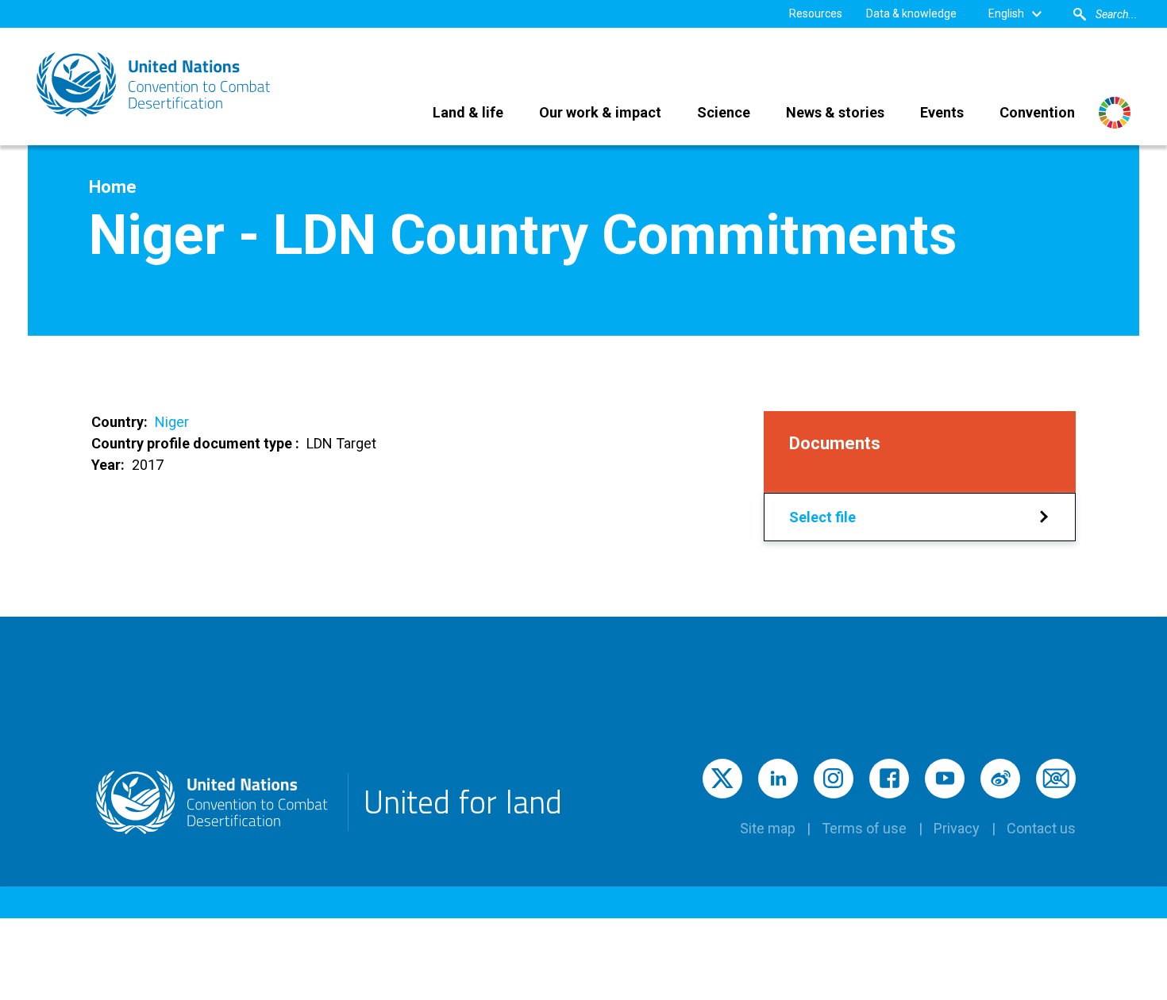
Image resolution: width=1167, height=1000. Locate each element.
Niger (172, 421)
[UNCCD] (155, 84)
